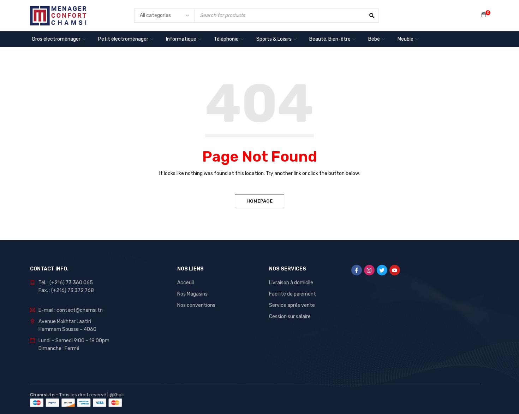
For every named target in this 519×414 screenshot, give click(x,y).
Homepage (259, 201)
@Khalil (117, 394)
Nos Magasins (192, 294)
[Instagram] (369, 270)
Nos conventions (196, 305)
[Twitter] (382, 270)
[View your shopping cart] (483, 15)
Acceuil (185, 283)
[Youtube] (394, 270)
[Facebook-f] (356, 270)
